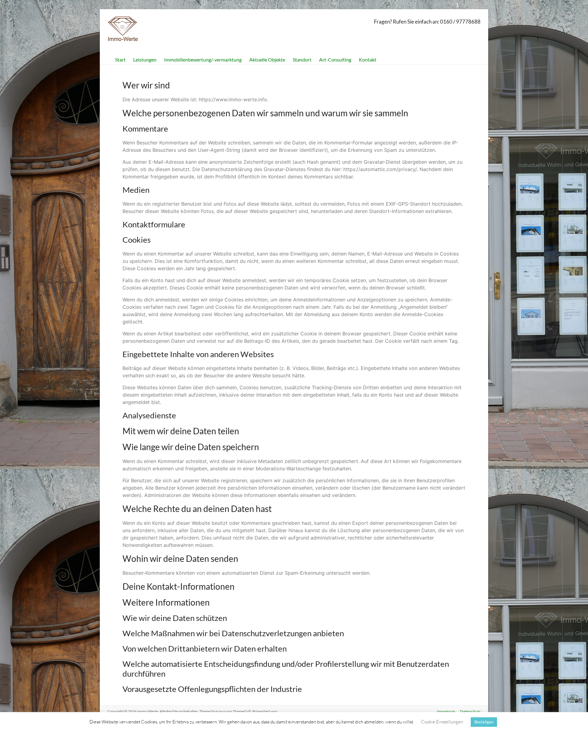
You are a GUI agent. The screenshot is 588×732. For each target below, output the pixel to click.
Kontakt (367, 59)
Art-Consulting (335, 59)
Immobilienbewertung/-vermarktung (203, 59)
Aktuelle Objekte (267, 59)
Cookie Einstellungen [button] (442, 722)
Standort (302, 59)
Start (120, 59)
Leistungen (144, 59)
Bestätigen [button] (483, 721)
